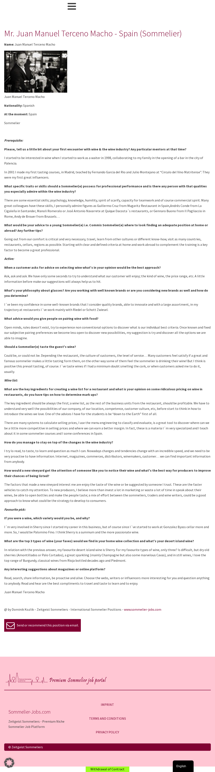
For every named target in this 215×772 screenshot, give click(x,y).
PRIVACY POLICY (107, 732)
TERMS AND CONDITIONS (107, 718)
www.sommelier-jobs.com (142, 609)
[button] (9, 763)
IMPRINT (107, 704)
